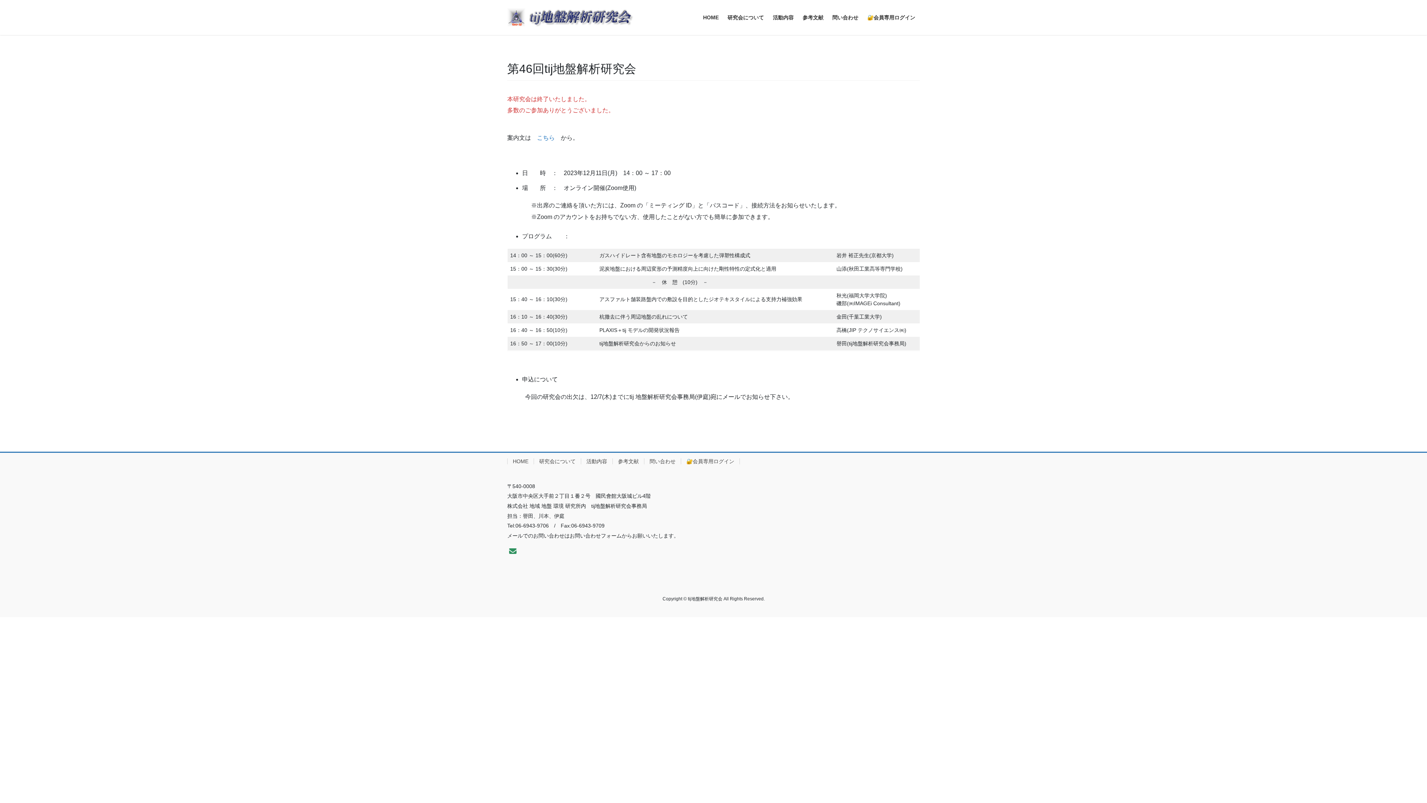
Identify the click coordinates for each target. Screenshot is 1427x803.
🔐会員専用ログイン (710, 461)
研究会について (557, 461)
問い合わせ (663, 461)
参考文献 (628, 461)
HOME (520, 461)
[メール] (512, 551)
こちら (546, 138)
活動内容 (596, 461)
